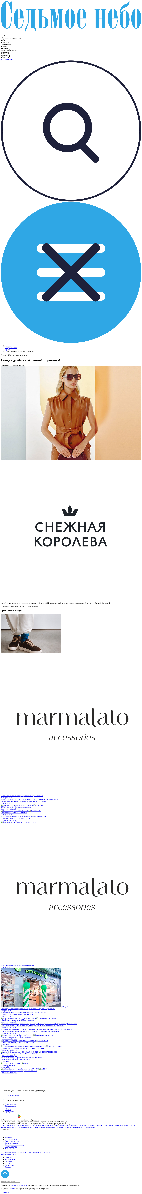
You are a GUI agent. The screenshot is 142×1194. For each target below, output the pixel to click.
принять (12, 1189)
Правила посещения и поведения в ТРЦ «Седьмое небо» (21, 1125)
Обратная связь (10, 1106)
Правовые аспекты (11, 1108)
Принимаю (5, 1192)
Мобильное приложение (9, 1154)
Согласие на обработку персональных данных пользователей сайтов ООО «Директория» (63, 1127)
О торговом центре (12, 1104)
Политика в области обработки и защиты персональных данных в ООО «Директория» (72, 1125)
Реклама (8, 1110)
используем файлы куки (18, 1185)
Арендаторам (9, 1112)
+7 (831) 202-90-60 (12, 1096)
